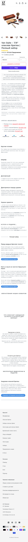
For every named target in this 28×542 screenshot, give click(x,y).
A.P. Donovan (16, 537)
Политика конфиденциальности (11, 490)
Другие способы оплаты (13, 71)
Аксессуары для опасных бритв (11, 427)
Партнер (5, 473)
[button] (4, 50)
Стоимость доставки (9, 54)
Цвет (2, 57)
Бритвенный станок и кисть (10, 430)
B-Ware (5, 453)
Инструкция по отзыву (8, 494)
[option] (7, 37)
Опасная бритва (7, 419)
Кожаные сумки (7, 438)
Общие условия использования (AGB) (12, 483)
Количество (22, 57)
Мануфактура (6, 416)
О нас (4, 466)
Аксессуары (6, 441)
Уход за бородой (7, 434)
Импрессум (5, 497)
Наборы (5, 445)
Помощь (5, 462)
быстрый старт (22, 127)
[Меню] (25, 3)
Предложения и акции (8, 449)
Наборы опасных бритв (9, 423)
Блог (4, 469)
